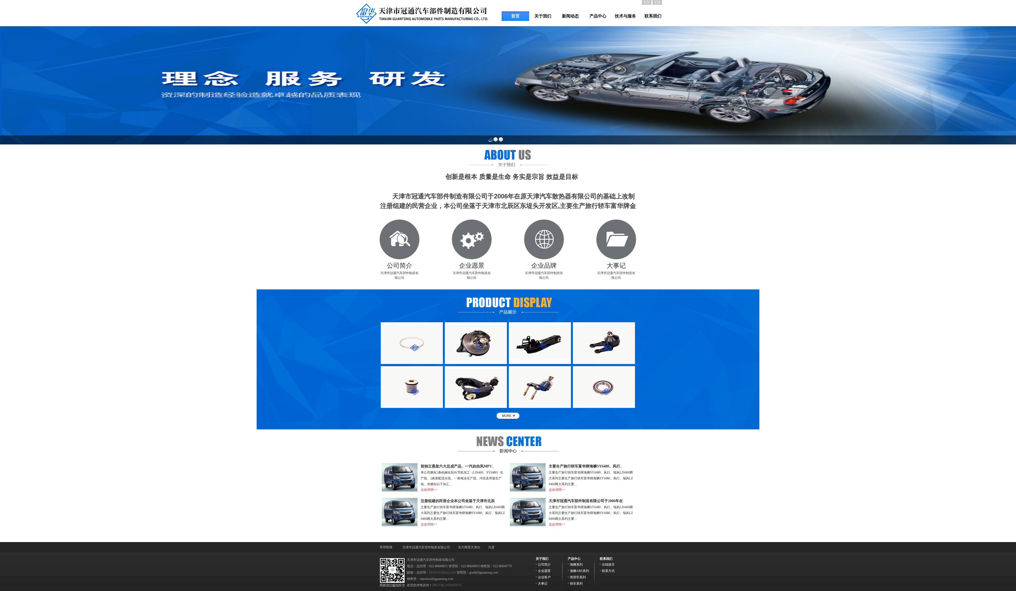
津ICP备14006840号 (447, 585)
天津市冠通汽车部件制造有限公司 (399, 271)
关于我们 (542, 16)
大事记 (542, 583)
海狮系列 (576, 564)
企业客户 (544, 577)
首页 (515, 16)
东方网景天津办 (469, 547)
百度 (491, 547)
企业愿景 (544, 571)
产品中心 (597, 16)
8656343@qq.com (442, 572)
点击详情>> (429, 524)
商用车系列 (578, 577)
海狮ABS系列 (579, 571)
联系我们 (653, 16)
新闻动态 (570, 16)
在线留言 (608, 564)
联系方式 (608, 571)
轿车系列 (576, 583)
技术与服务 (625, 16)
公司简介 (544, 564)
